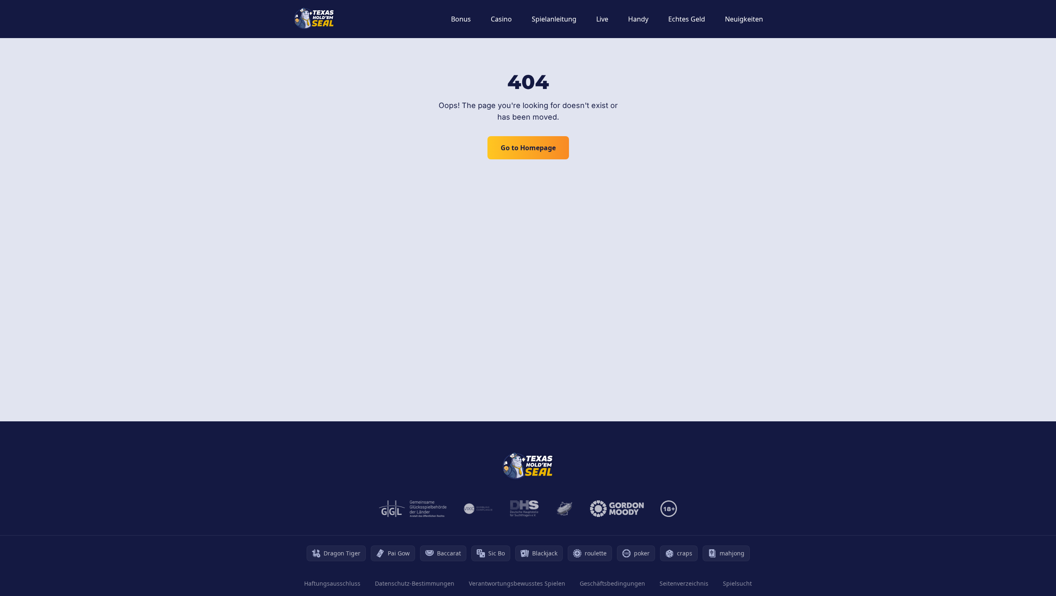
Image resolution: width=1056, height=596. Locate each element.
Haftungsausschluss (332, 583)
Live (602, 19)
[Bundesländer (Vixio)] (478, 508)
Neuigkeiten (744, 19)
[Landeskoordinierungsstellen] (564, 508)
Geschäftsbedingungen (612, 583)
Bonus (461, 19)
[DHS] (524, 508)
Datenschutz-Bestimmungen (414, 583)
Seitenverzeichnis (684, 583)
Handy (638, 19)
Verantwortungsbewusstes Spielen (517, 583)
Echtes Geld (686, 19)
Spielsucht (737, 583)
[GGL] (413, 508)
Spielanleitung (554, 19)
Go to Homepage (528, 147)
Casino (501, 19)
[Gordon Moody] (617, 508)
